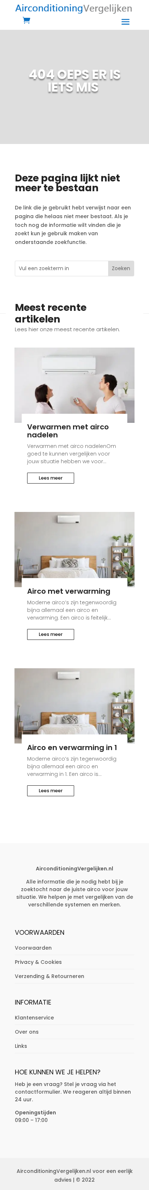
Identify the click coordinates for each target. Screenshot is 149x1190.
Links (21, 1046)
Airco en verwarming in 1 (72, 747)
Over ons (27, 1031)
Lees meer (51, 477)
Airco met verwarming (68, 591)
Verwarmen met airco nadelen (68, 431)
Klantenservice (34, 1017)
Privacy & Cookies (38, 962)
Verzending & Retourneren (49, 976)
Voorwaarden (33, 947)
